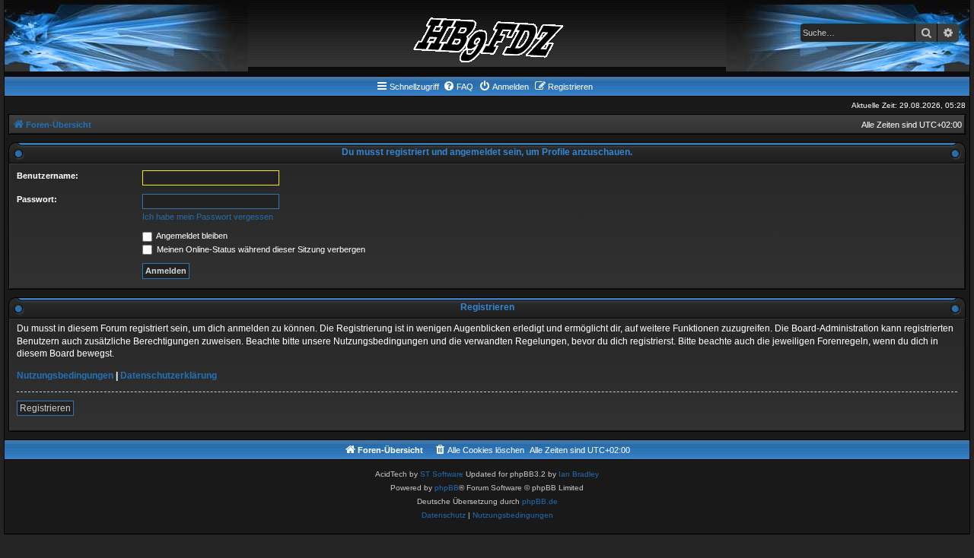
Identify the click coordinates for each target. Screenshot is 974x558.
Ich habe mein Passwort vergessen (207, 216)
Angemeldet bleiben (191, 235)
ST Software (441, 474)
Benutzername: (47, 175)
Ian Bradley (579, 474)
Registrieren (45, 408)
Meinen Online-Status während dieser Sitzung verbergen (259, 249)
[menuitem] (458, 87)
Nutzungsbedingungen (65, 375)
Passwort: (37, 199)
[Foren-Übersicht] (487, 38)
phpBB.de (540, 501)
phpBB (446, 487)
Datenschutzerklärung (168, 375)
